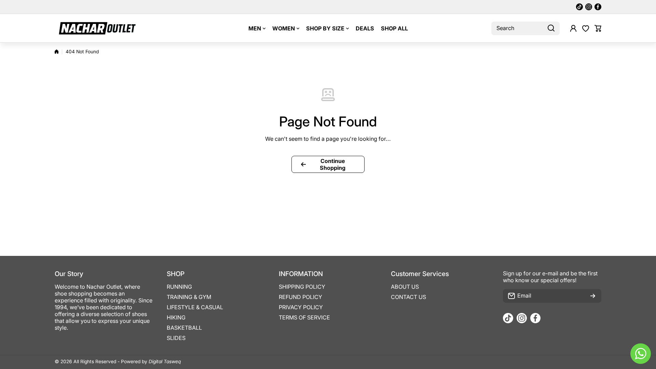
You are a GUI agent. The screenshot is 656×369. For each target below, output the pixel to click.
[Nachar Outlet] (97, 28)
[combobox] (525, 28)
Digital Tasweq (165, 361)
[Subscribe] (592, 296)
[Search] (551, 28)
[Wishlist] (585, 28)
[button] (597, 28)
